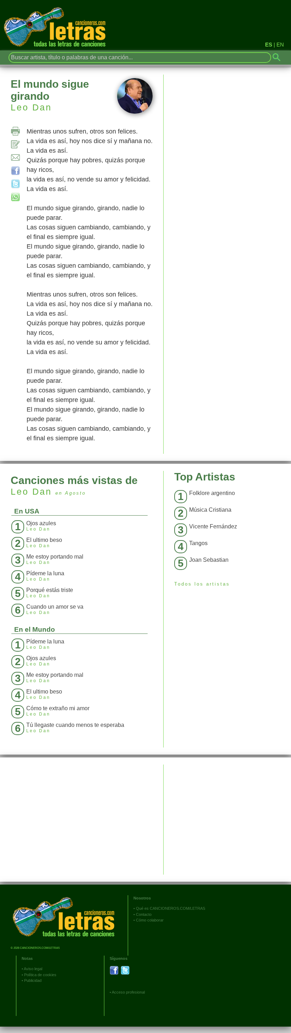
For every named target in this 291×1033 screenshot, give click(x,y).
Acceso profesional (128, 992)
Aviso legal (33, 969)
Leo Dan (31, 107)
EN (280, 45)
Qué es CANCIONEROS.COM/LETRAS (170, 908)
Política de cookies (40, 975)
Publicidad (33, 980)
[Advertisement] (227, 814)
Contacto (144, 914)
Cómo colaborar (150, 920)
